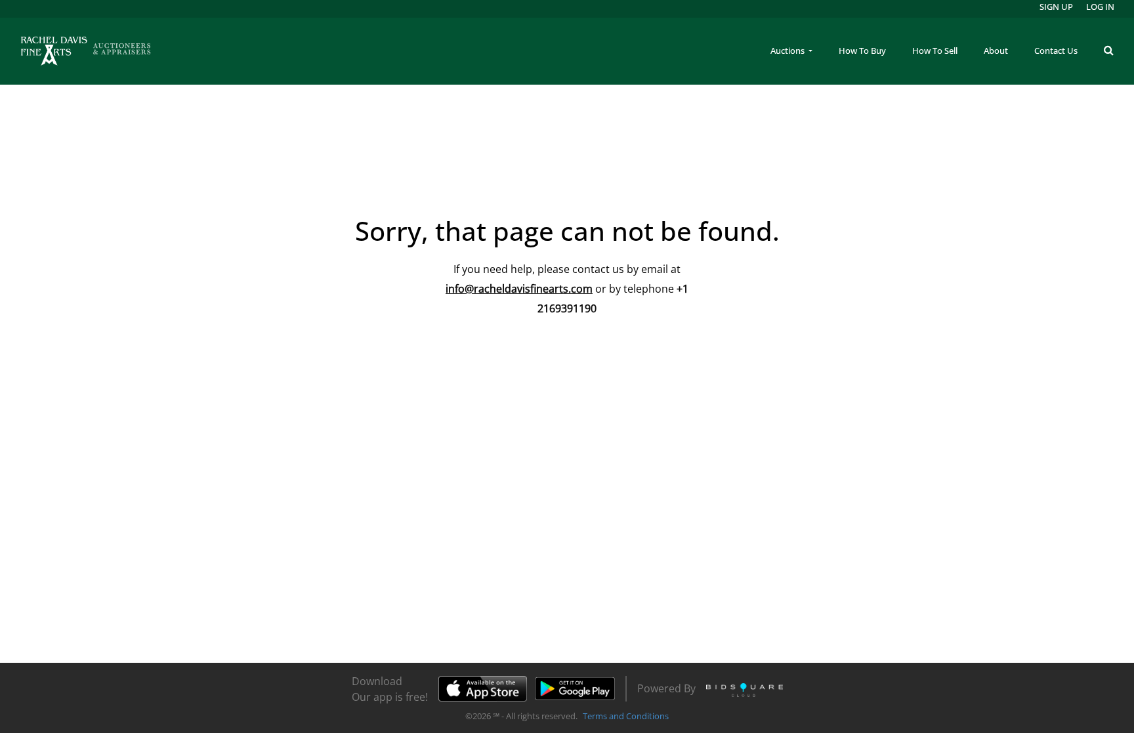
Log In (1100, 6)
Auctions (788, 50)
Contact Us (1056, 50)
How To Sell (934, 50)
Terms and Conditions (626, 716)
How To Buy (862, 50)
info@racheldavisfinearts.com (519, 289)
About (996, 50)
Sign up (1056, 6)
